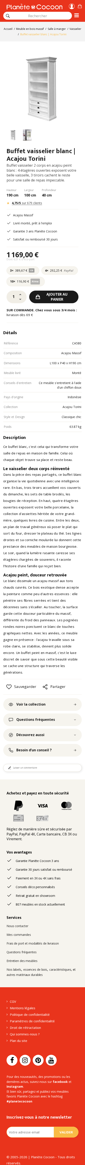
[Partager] (45, 687)
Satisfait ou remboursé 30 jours (35, 239)
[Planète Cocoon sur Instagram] (25, 1060)
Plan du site (18, 1040)
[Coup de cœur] (9, 687)
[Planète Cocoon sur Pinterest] (38, 1060)
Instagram (15, 1086)
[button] (80, 5)
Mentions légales (22, 1008)
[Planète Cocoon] (34, 6)
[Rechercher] (8, 16)
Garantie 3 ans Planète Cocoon (35, 231)
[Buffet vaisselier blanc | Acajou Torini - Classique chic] (13, 135)
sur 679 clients (27, 203)
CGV (13, 1001)
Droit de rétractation (25, 1027)
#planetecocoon (19, 1101)
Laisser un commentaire (25, 767)
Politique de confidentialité (30, 1014)
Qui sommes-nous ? (25, 1034)
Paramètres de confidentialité (32, 1021)
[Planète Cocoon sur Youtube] (51, 1060)
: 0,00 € (80, 5)
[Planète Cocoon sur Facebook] (12, 1060)
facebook (60, 1082)
